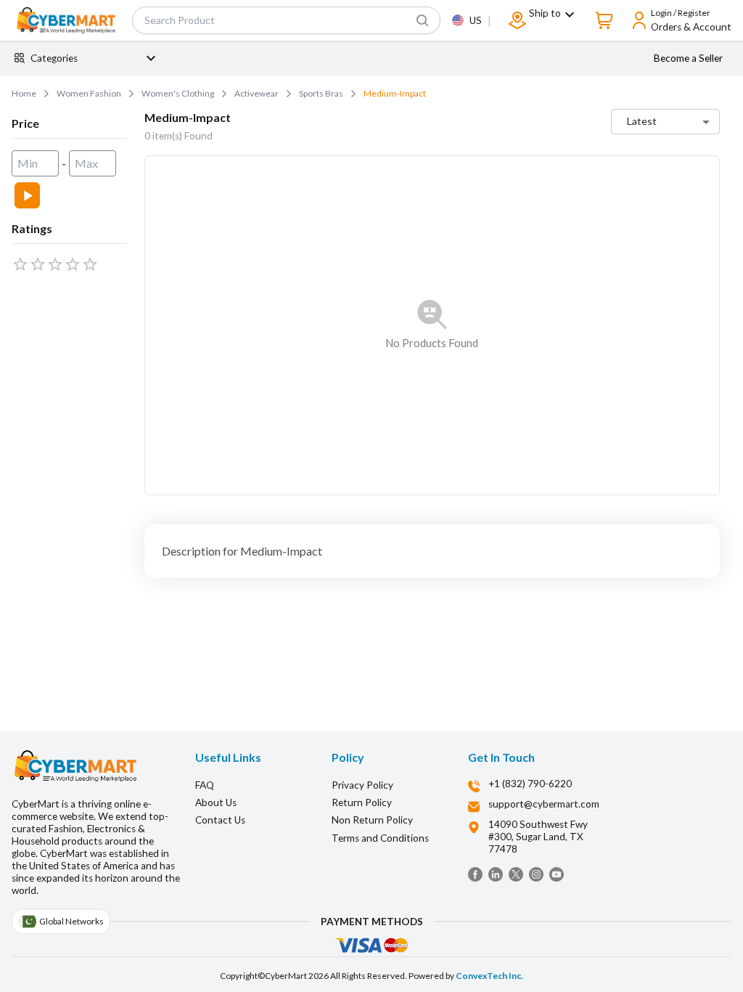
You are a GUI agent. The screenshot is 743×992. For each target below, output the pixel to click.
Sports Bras (321, 93)
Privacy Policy (362, 785)
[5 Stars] (90, 264)
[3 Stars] (55, 264)
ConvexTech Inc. (489, 975)
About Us (216, 802)
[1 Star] (20, 264)
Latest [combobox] (642, 121)
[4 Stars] (72, 264)
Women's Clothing (177, 93)
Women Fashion (89, 93)
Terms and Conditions (380, 838)
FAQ (204, 785)
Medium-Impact (395, 93)
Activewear (256, 93)
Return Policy (362, 802)
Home (24, 93)
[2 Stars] (37, 264)
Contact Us (220, 820)
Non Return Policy (372, 820)
